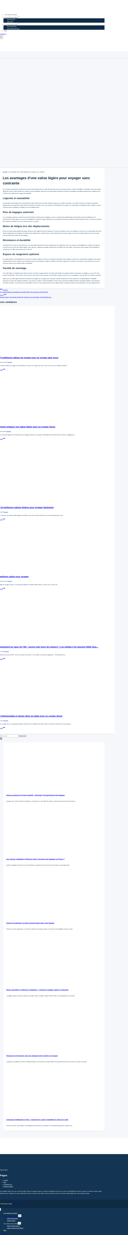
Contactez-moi (7, 1184)
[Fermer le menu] (0, 1209)
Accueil (5, 172)
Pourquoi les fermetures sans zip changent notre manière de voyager (32, 1056)
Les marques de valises (10, 1216)
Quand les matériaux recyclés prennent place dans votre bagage (30, 923)
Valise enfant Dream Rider (13, 28)
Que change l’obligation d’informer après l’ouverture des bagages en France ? (35, 859)
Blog (5, 30)
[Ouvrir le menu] (1, 37)
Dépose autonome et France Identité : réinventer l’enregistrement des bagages (35, 795)
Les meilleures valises (10, 14)
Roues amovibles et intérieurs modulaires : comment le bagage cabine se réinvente (37, 990)
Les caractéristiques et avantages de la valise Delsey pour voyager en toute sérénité (24, 291)
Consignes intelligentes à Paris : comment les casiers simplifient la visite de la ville (37, 1120)
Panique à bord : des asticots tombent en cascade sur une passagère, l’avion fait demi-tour (25, 296)
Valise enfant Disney (12, 26)
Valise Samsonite (11, 19)
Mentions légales (8, 1186)
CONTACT (3, 34)
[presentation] (53, 765)
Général (9, 362)
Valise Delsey (10, 21)
